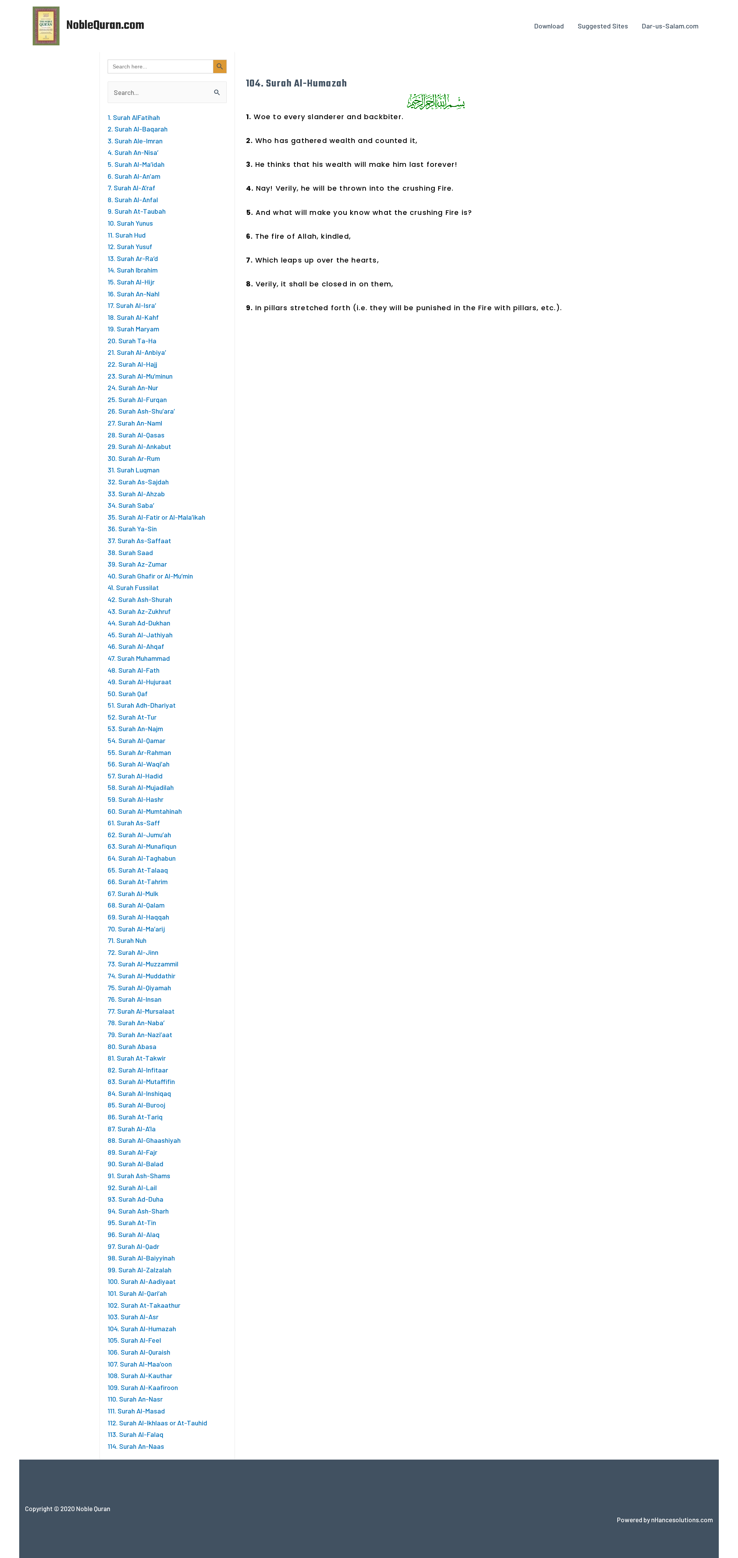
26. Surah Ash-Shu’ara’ (141, 411)
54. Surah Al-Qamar (136, 740)
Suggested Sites (603, 26)
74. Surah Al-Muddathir (141, 975)
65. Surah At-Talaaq (138, 870)
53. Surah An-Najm (135, 728)
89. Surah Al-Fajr (132, 1152)
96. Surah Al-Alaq (134, 1234)
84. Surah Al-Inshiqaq (139, 1093)
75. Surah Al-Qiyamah (139, 987)
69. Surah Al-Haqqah (138, 917)
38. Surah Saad (130, 552)
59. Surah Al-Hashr (135, 799)
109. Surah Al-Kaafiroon (143, 1387)
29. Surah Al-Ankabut (139, 446)
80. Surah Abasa (132, 1046)
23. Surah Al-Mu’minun (140, 376)
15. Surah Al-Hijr (131, 282)
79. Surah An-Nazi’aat (140, 1034)
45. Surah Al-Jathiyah (140, 634)
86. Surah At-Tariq (135, 1116)
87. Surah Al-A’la (132, 1128)
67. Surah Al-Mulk (133, 893)
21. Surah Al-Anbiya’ (137, 352)
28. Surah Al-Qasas (136, 435)
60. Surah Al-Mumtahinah (145, 811)
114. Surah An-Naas (136, 1446)
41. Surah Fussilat (133, 587)
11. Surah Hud (127, 235)
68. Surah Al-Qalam (136, 905)
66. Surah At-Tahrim (138, 881)
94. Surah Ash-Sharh (138, 1211)
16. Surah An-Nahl (134, 293)
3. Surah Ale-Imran (135, 140)
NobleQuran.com (105, 25)
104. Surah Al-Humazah (142, 1328)
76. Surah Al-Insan (134, 999)
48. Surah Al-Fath (134, 670)
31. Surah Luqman (134, 470)
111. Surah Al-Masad (136, 1411)
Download (549, 26)
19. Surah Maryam (133, 328)
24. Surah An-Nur (133, 387)
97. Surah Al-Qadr (133, 1246)
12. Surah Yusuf (130, 246)
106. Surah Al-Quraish (139, 1352)
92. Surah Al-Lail (132, 1187)
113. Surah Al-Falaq (135, 1434)
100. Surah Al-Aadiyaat (142, 1281)
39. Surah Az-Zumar (137, 564)
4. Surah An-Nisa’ (133, 152)
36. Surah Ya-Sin (132, 528)
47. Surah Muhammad (139, 658)
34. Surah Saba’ (131, 505)
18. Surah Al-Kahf (133, 317)
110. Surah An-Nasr (135, 1399)
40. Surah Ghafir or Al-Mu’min (150, 576)
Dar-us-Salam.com (670, 26)
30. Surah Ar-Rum (134, 458)
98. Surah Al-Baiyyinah (141, 1258)
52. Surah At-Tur (132, 717)
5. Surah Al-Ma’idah (136, 164)
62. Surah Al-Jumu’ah (139, 834)
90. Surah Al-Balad (135, 1163)
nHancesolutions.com (682, 1519)
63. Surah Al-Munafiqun (142, 846)
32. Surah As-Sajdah (138, 481)
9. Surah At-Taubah (137, 211)
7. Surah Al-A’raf (131, 187)
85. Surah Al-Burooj (136, 1105)
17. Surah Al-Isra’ (132, 305)
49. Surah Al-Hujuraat (139, 681)
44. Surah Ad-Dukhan (139, 623)
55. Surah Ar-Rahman (139, 752)
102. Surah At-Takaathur (144, 1305)
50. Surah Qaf (128, 693)
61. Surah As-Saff (134, 822)
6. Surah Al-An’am (134, 176)
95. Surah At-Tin (132, 1222)
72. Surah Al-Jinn (133, 952)
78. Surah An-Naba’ (136, 1022)
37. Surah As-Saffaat (139, 540)
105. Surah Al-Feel (134, 1340)
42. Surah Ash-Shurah (140, 599)
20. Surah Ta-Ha (132, 340)
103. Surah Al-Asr (133, 1316)
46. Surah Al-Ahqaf (136, 646)
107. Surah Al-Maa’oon (140, 1364)
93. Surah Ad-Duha (135, 1199)
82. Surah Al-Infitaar (138, 1070)
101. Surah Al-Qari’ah (137, 1293)
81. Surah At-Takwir (137, 1058)
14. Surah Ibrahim (133, 270)
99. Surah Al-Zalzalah (139, 1269)
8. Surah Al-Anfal (133, 199)
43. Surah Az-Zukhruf (139, 611)
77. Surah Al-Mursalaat (141, 1011)
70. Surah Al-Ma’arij (136, 928)
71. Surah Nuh (127, 940)
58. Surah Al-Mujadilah (141, 787)
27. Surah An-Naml (135, 423)
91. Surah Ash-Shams (139, 1175)
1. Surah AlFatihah (134, 117)
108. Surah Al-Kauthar (140, 1375)
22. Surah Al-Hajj (132, 364)
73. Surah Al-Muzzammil (143, 963)
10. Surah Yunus (130, 223)
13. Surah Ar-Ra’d (133, 258)
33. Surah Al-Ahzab (136, 493)
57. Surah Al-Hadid (135, 776)
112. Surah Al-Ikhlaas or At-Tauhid (157, 1422)
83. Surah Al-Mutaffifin (141, 1081)
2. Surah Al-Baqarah (138, 129)
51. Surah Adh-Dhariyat (142, 705)
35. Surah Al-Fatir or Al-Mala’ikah (156, 517)
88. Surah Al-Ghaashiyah (144, 1140)
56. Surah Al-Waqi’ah (139, 764)
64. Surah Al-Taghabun (142, 858)
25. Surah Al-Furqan (137, 399)
